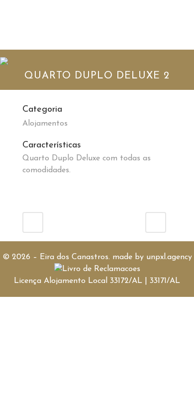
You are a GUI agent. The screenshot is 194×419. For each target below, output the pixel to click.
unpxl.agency (169, 257)
